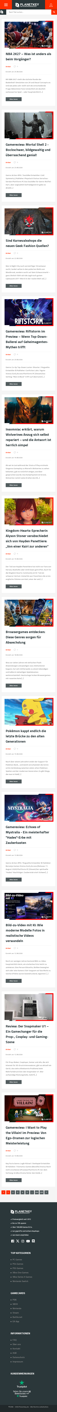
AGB (15, 1353)
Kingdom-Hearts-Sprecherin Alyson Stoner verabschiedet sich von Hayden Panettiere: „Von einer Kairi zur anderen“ (27, 538)
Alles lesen (14, 99)
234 (36, 1192)
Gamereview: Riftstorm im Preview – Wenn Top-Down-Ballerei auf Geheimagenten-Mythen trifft (27, 339)
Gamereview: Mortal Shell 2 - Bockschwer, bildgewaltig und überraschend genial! (28, 150)
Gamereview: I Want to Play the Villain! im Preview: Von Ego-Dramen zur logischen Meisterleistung (26, 1135)
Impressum (18, 1362)
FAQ (15, 1340)
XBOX (15, 1304)
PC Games (17, 1259)
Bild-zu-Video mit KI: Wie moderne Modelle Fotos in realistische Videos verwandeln (25, 932)
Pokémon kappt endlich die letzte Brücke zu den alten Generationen (26, 736)
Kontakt (16, 1349)
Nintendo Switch (20, 1281)
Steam (16, 1313)
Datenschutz (19, 1357)
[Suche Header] (54, 12)
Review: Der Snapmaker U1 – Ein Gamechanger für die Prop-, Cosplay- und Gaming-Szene (27, 1034)
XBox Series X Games (22, 1277)
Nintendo (17, 1308)
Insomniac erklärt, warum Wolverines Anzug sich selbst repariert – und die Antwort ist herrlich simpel (28, 437)
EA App (16, 1321)
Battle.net (17, 1317)
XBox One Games (20, 1272)
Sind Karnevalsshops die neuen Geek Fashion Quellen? (27, 243)
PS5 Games (18, 1268)
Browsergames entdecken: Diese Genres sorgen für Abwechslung (25, 637)
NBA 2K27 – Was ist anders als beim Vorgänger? (28, 56)
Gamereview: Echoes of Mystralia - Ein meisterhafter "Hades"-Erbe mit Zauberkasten (27, 834)
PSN (14, 1300)
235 (41, 1192)
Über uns (17, 1344)
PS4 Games (18, 1264)
